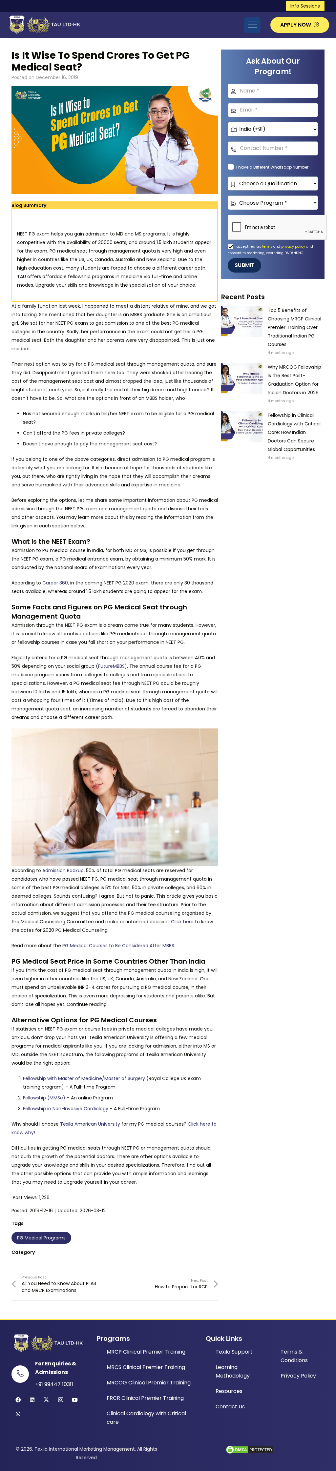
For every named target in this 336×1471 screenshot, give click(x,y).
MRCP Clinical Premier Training (146, 1352)
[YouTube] (74, 1399)
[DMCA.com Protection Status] (249, 1453)
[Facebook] (18, 1399)
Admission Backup (63, 870)
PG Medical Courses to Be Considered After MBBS (118, 945)
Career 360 (55, 583)
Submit (244, 265)
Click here (182, 921)
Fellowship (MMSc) (44, 1097)
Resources (229, 1391)
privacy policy (293, 246)
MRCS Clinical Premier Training (146, 1367)
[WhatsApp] (18, 1413)
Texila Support (234, 1352)
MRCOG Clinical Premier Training (149, 1382)
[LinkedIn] (32, 1399)
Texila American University (90, 1124)
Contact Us (230, 1406)
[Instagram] (60, 1399)
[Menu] (252, 25)
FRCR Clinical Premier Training (145, 1398)
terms (267, 246)
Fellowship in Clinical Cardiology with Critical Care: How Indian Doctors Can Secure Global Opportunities (294, 432)
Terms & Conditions (294, 1356)
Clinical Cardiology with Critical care (146, 1418)
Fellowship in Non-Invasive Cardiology (65, 1108)
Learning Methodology (233, 1371)
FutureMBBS (111, 666)
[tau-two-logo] (43, 25)
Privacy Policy (298, 1375)
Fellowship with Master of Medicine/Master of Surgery (84, 1078)
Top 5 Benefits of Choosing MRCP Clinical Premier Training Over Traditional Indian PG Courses (294, 327)
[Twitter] (46, 1399)
